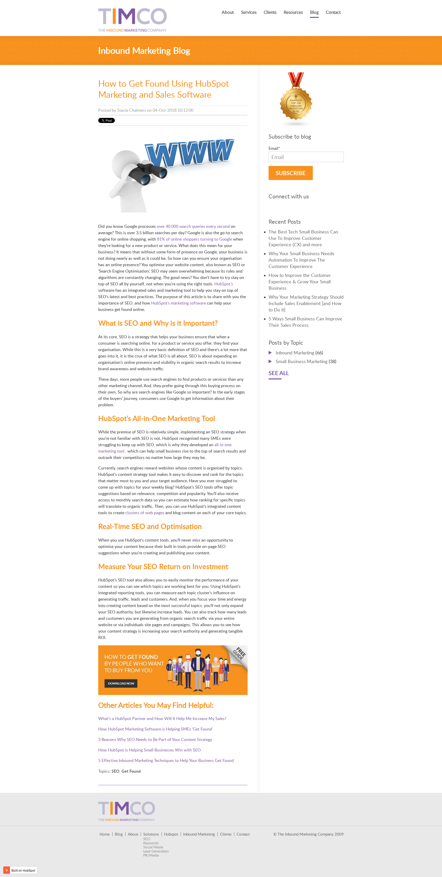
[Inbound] (296, 124)
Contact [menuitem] (333, 12)
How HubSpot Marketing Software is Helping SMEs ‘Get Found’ (155, 729)
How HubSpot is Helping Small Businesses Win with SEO (149, 750)
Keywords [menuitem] (151, 843)
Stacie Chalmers (131, 110)
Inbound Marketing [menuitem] (199, 834)
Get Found (131, 771)
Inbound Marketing (299, 353)
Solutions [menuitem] (151, 834)
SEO (115, 771)
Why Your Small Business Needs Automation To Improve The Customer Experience (301, 259)
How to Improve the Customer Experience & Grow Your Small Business (300, 281)
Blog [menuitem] (314, 12)
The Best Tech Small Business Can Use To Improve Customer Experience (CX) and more (303, 238)
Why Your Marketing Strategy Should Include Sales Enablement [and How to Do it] (306, 303)
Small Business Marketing (306, 361)
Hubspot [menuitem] (171, 834)
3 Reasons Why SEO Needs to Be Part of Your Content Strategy (155, 739)
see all (279, 373)
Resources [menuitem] (293, 12)
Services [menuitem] (249, 12)
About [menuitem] (228, 12)
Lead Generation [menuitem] (156, 851)
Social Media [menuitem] (153, 847)
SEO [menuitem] (146, 839)
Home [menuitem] (105, 834)
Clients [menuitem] (270, 12)
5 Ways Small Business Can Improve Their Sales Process (305, 322)
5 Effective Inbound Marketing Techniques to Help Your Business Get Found (166, 760)
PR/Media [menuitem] (151, 855)
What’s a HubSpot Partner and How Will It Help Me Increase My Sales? (162, 718)
